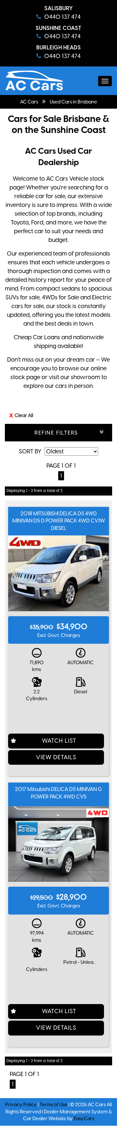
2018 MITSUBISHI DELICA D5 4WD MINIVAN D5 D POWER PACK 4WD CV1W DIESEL (58, 521)
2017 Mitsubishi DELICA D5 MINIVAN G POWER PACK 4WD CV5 (58, 793)
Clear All (24, 415)
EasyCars (84, 1118)
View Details (56, 757)
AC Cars (29, 102)
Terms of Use (54, 1105)
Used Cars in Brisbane (73, 102)
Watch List (59, 740)
